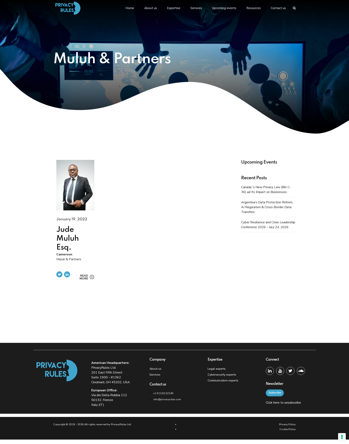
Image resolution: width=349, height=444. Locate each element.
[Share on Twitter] (59, 274)
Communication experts (223, 380)
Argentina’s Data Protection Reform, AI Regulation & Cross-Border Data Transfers (267, 207)
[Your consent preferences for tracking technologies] (342, 437)
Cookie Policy (288, 429)
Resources (253, 8)
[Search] (294, 7)
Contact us (278, 8)
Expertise (173, 8)
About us (150, 8)
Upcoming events (224, 8)
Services (196, 8)
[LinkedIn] (270, 371)
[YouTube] (280, 371)
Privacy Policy (287, 424)
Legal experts (217, 369)
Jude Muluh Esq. (67, 238)
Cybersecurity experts (222, 375)
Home (129, 8)
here (276, 402)
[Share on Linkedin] (67, 274)
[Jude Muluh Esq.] (75, 185)
